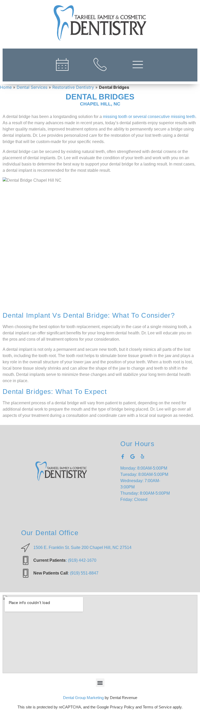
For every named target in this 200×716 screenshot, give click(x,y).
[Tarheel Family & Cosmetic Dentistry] (100, 23)
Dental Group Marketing (83, 697)
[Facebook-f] (122, 456)
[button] (100, 682)
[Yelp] (142, 456)
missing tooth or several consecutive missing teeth (149, 116)
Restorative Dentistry (73, 87)
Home (6, 87)
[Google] (132, 456)
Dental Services (32, 87)
